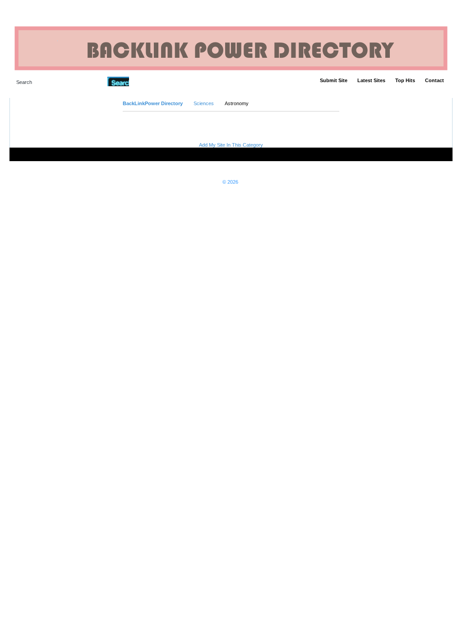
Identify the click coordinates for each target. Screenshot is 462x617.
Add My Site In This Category (231, 145)
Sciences (204, 103)
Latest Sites (371, 80)
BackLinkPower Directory (153, 103)
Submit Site (333, 80)
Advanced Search (152, 81)
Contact (434, 80)
